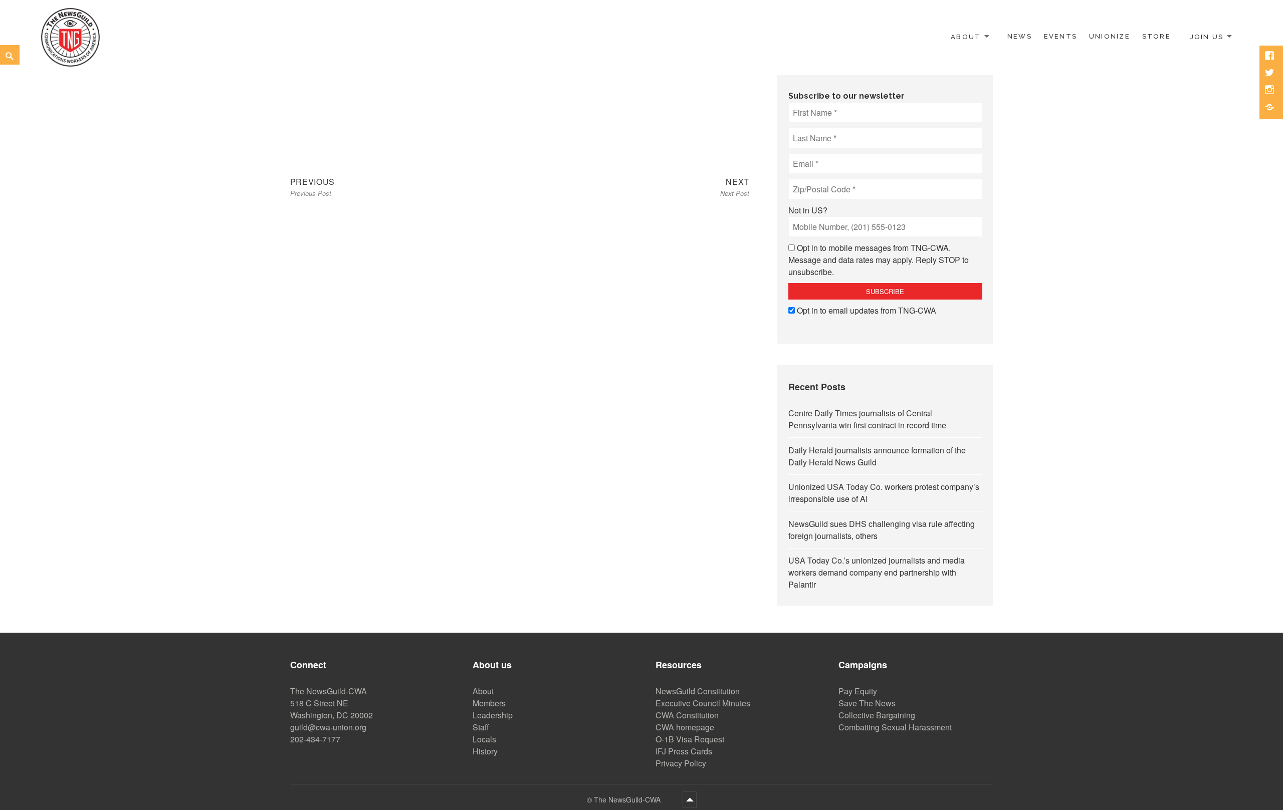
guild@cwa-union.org (328, 727)
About (966, 36)
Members (489, 703)
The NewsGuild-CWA (628, 799)
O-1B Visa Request (690, 739)
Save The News (867, 703)
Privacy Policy (681, 763)
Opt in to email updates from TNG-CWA (866, 310)
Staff (481, 727)
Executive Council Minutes (703, 703)
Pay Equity (857, 691)
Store (1156, 36)
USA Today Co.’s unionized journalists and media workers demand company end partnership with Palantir (876, 572)
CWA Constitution (687, 715)
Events (1060, 36)
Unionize (1109, 36)
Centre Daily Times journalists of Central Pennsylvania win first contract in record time (867, 419)
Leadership (493, 715)
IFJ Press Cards (684, 751)
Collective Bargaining (876, 715)
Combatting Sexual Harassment (895, 727)
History (485, 751)
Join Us (1206, 36)
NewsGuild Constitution (698, 691)
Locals (484, 739)
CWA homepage (685, 727)
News (1019, 36)
